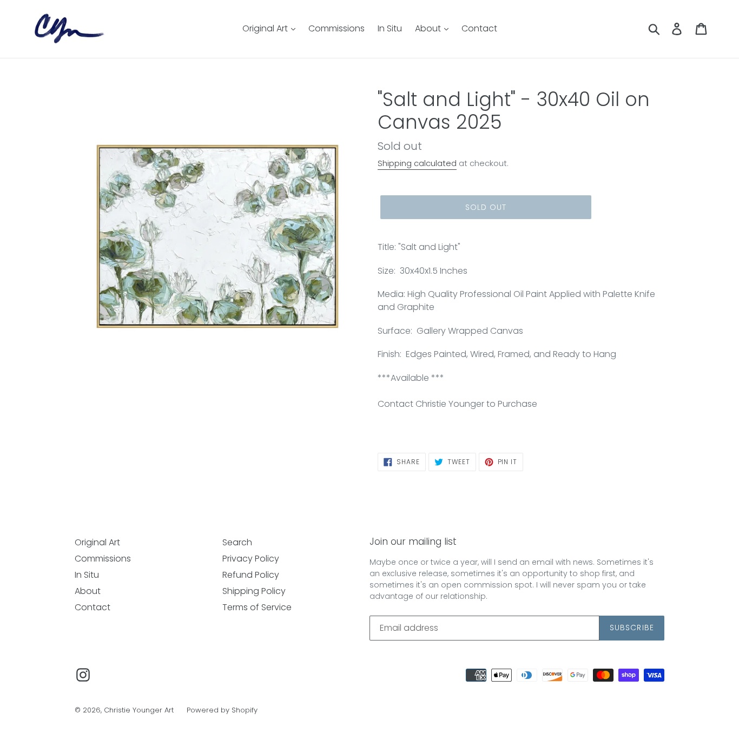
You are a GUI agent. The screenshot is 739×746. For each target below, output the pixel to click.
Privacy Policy (250, 558)
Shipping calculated (417, 163)
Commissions (336, 28)
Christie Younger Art (139, 710)
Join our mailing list (413, 541)
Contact (479, 28)
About (429, 28)
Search (237, 542)
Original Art (266, 28)
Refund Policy (250, 575)
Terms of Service (257, 607)
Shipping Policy (254, 591)
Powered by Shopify (222, 710)
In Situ (390, 28)
